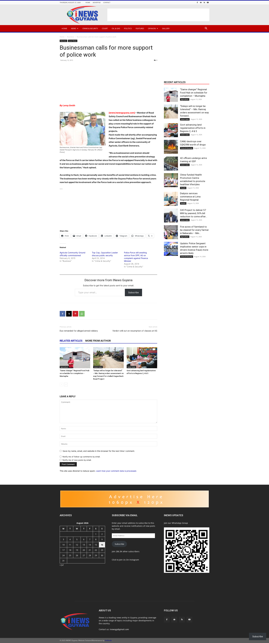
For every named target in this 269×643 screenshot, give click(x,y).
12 (77, 544)
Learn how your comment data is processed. (116, 471)
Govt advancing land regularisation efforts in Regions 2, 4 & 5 (192, 128)
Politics (128, 28)
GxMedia (108, 640)
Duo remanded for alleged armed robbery (79, 331)
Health (183, 188)
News (73, 28)
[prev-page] (61, 384)
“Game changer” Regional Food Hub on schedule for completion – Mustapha (74, 373)
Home (87, 2)
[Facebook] (197, 2)
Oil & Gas (116, 28)
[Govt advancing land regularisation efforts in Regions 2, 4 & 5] (142, 357)
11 (70, 544)
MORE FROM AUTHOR (98, 340)
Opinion (152, 28)
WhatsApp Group (180, 523)
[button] (206, 28)
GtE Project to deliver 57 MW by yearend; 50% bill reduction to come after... (193, 213)
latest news (98, 367)
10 (63, 544)
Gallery (166, 28)
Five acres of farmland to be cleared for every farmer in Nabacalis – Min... (194, 230)
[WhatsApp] (82, 314)
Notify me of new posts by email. (76, 460)
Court (105, 28)
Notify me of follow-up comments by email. (81, 457)
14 (90, 544)
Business (70, 37)
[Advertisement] (158, 15)
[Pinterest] (75, 314)
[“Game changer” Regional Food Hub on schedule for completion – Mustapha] (75, 357)
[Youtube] (207, 2)
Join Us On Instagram (129, 559)
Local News (72, 41)
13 (84, 544)
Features (140, 28)
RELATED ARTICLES (71, 340)
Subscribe (133, 292)
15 (96, 544)
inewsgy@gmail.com (119, 629)
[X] (69, 314)
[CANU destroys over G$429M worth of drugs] (171, 147)
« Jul (62, 565)
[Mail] (200, 2)
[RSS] (204, 2)
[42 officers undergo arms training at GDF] (171, 164)
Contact (106, 2)
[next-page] (66, 384)
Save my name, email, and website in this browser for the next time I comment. (99, 451)
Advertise (97, 2)
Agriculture (64, 367)
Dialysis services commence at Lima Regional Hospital (190, 196)
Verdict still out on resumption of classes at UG (135, 331)
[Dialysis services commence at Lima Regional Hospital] (171, 199)
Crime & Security (90, 28)
